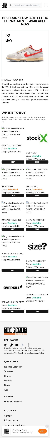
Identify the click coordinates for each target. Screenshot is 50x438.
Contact (8, 415)
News (7, 385)
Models (8, 380)
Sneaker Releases (13, 401)
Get (42, 431)
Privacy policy (11, 420)
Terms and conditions (14, 424)
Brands (7, 375)
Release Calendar (13, 366)
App (6, 389)
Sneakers (8, 371)
